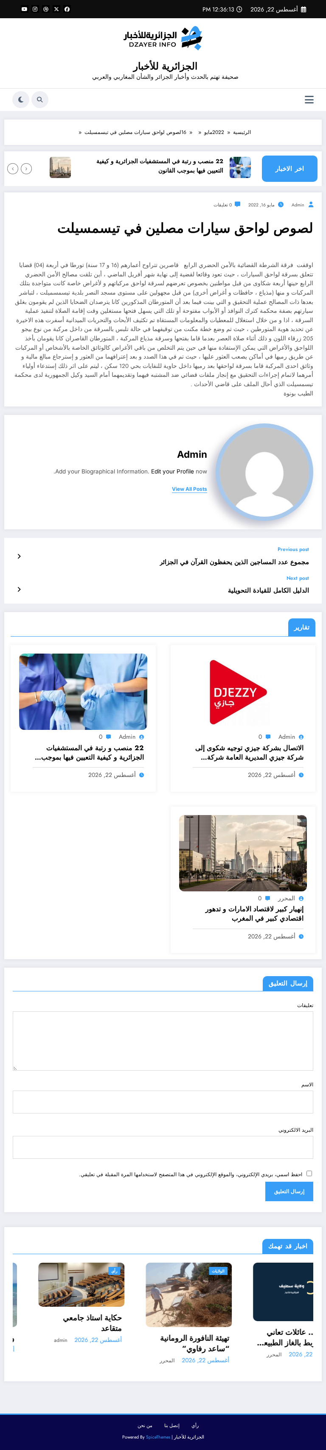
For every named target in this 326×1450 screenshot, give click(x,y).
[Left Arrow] (26, 169)
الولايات (192, 1271)
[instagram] (35, 9)
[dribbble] (46, 9)
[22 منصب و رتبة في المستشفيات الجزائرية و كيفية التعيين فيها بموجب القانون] (83, 691)
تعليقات (305, 1005)
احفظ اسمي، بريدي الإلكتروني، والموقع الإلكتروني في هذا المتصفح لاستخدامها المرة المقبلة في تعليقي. (190, 1174)
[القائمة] (309, 100)
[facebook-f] (67, 9)
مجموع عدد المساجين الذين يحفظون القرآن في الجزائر (234, 562)
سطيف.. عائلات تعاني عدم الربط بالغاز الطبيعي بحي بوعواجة (271, 1337)
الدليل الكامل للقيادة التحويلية (268, 590)
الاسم (307, 1084)
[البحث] (39, 99)
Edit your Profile (172, 471)
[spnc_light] (20, 99)
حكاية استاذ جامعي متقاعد (66, 1323)
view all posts (189, 489)
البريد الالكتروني (295, 1130)
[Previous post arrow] (19, 556)
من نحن (145, 1425)
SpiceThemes (158, 1437)
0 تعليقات (223, 205)
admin (298, 205)
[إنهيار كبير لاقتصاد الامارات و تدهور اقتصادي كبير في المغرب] (243, 853)
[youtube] (24, 9)
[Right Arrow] (13, 169)
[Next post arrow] (19, 589)
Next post (298, 578)
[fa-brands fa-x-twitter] (56, 9)
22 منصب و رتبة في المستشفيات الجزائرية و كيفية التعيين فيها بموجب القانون (173, 166)
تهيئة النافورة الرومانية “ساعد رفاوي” (169, 1343)
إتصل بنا (172, 1425)
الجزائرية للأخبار (165, 66)
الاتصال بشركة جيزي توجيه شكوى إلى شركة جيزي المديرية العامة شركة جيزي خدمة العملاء (249, 753)
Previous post (293, 549)
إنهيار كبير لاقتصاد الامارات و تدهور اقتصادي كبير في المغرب (254, 914)
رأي (89, 1271)
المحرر (286, 898)
